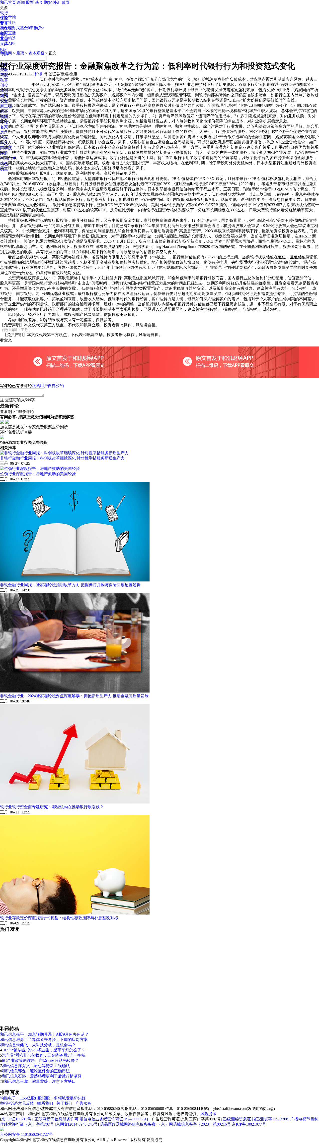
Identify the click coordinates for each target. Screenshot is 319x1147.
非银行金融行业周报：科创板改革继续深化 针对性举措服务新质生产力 (62, 458)
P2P (3, 49)
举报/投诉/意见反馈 (17, 1103)
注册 (4, 153)
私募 (4, 80)
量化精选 (8, 38)
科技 (4, 143)
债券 (66, 2)
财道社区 (8, 22)
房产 (4, 132)
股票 (30, 2)
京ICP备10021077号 (249, 1124)
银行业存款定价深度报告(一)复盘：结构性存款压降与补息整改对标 (59, 918)
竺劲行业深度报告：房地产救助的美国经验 (38, 474)
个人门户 (8, 158)
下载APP (7, 43)
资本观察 (36, 53)
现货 (4, 90)
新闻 (21, 2)
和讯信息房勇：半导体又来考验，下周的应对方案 (44, 1039)
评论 (4, 122)
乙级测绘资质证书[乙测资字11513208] (256, 1119)
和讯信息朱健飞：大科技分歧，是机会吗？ (38, 1045)
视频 (4, 117)
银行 (4, 13)
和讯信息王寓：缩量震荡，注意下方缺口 (40, 1081)
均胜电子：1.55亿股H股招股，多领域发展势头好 (43, 1098)
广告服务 (83, 1103)
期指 (4, 96)
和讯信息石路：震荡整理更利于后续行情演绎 (42, 1076)
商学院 (6, 148)
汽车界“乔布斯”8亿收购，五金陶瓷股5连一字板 (43, 1055)
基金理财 (8, 28)
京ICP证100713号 (16, 1119)
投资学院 (8, 17)
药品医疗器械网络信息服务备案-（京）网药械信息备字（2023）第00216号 (165, 1124)
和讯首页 (8, 2)
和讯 (38, 74)
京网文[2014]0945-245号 (77, 1124)
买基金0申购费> (30, 28)
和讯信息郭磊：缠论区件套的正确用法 (36, 1071)
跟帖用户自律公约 (48, 386)
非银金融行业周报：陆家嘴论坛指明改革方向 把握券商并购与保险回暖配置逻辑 (70, 585)
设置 (4, 169)
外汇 (57, 2)
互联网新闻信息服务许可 (57, 1119)
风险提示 (208, 1114)
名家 (4, 127)
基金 (39, 2)
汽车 (4, 137)
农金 (4, 101)
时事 (4, 111)
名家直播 (8, 33)
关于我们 (64, 1103)
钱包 (4, 164)
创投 (4, 85)
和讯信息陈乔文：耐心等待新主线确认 (36, 1066)
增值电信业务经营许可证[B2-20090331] (114, 1119)
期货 (48, 2)
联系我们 (45, 1103)
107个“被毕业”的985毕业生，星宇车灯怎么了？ (43, 1050)
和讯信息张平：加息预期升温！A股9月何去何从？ (44, 1034)
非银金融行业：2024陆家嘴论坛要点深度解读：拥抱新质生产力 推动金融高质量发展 (74, 696)
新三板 (6, 106)
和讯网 (6, 53)
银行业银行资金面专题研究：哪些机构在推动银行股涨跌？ (52, 807)
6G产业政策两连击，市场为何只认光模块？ (40, 1060)
